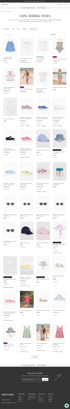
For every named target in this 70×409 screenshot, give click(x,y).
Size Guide (40, 399)
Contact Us (20, 399)
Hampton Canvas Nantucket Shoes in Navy (9, 149)
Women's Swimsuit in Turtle (59, 87)
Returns (19, 397)
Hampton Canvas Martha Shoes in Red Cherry (9, 312)
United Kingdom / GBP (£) (10, 402)
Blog (39, 396)
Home (3, 11)
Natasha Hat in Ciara (8, 345)
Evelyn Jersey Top (40, 59)
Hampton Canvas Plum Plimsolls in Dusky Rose (25, 118)
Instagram (50, 396)
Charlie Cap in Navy (25, 242)
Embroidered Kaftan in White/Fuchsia (9, 88)
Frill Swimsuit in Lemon (42, 343)
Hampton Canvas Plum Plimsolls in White (58, 118)
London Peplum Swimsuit (26, 89)
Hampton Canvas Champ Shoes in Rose (42, 184)
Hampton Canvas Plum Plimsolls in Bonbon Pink (26, 149)
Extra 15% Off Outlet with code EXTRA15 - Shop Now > (35, 1)
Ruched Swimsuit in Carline (59, 59)
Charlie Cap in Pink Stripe (42, 242)
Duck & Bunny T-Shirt (41, 88)
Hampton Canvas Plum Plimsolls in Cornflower (42, 118)
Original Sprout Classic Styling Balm (58, 184)
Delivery (19, 396)
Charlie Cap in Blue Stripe (42, 150)
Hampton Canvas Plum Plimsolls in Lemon (25, 278)
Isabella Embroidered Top (26, 58)
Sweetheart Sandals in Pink (43, 310)
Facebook (50, 397)
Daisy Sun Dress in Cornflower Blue (8, 58)
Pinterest (50, 399)
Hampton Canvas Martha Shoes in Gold (26, 184)
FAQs (29, 399)
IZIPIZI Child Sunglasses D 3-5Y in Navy (42, 215)
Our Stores (20, 401)
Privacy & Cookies (31, 397)
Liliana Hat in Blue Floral (59, 310)
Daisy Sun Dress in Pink (25, 310)
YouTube (50, 401)
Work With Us (41, 397)
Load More (35, 357)
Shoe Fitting (40, 401)
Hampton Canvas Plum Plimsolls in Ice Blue (9, 184)
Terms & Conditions (32, 396)
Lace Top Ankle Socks (8, 118)
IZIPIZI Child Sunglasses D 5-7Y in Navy (9, 242)
